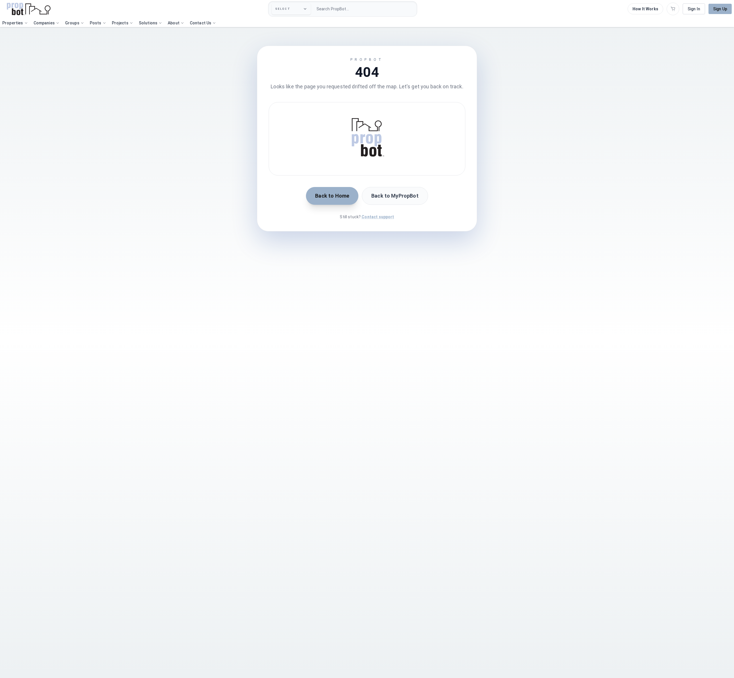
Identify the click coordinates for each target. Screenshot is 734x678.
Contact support (378, 217)
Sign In (694, 9)
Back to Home (332, 196)
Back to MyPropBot (395, 196)
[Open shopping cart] (673, 9)
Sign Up (720, 9)
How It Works (645, 9)
